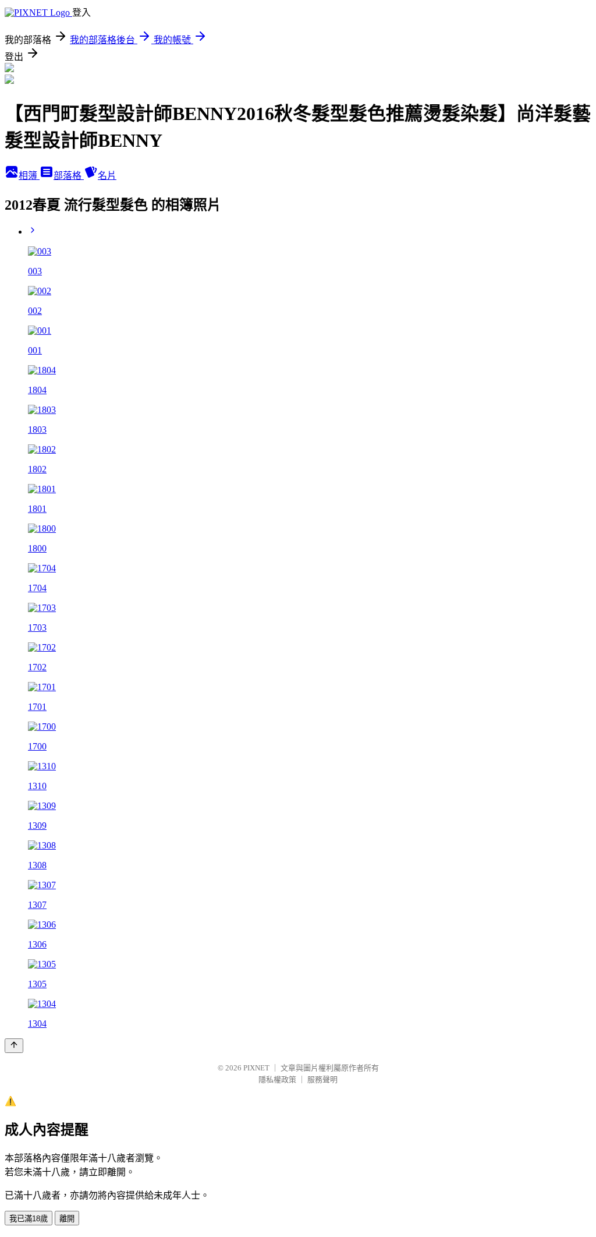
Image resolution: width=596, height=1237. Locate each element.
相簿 (29, 176)
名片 (107, 176)
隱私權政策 (277, 1079)
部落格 (69, 176)
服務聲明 (322, 1079)
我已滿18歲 (28, 1218)
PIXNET (256, 1067)
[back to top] (14, 1045)
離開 (66, 1218)
